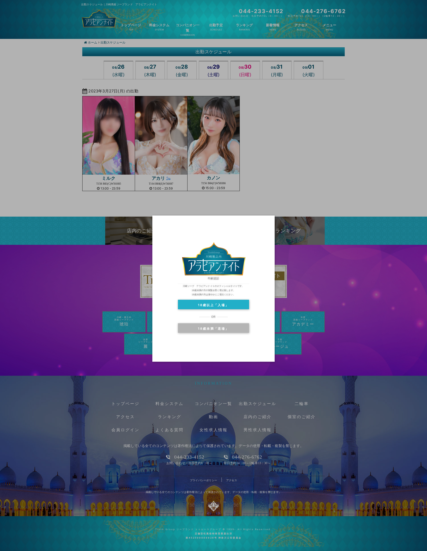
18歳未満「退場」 (213, 328)
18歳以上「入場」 (213, 305)
